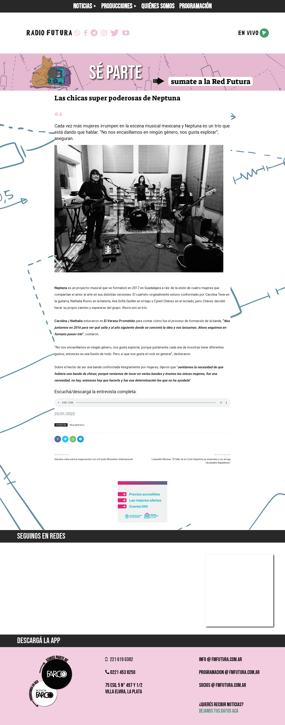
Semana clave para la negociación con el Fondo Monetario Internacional (93, 459)
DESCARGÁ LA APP (38, 640)
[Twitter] (114, 33)
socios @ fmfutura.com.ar (222, 685)
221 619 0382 (120, 659)
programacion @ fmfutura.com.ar (229, 672)
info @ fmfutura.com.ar (220, 659)
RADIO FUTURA (49, 33)
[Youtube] (125, 33)
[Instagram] (104, 33)
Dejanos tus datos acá (218, 711)
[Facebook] (85, 33)
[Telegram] (94, 33)
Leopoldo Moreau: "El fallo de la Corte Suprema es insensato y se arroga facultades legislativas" (191, 461)
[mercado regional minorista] (142, 521)
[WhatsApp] (77, 33)
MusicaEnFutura (77, 425)
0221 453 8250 (122, 672)
